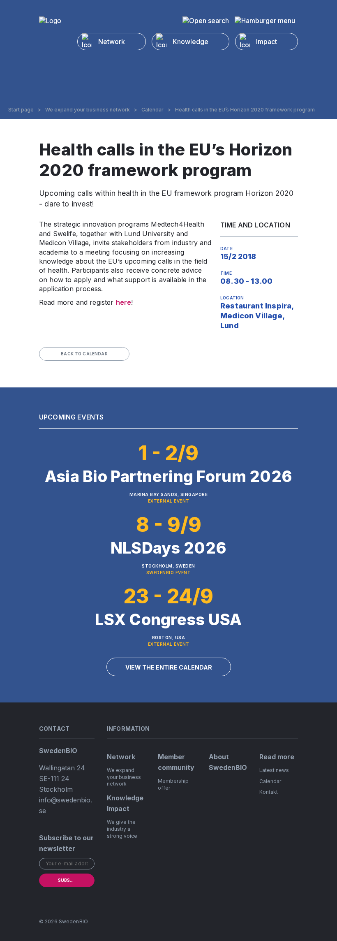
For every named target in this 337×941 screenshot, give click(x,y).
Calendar (152, 110)
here (124, 302)
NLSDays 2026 (168, 547)
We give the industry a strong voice (122, 829)
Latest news (274, 770)
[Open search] (205, 20)
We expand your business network (87, 110)
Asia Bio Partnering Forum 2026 (168, 476)
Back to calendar (84, 353)
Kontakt (268, 792)
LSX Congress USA (168, 619)
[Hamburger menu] (265, 20)
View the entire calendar (168, 667)
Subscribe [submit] (70, 880)
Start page (21, 110)
